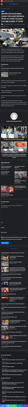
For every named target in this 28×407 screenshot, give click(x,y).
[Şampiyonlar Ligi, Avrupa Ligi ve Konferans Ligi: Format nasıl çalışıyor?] (5, 297)
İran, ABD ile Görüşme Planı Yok (20, 167)
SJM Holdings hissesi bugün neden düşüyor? (11, 332)
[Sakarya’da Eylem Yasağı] (4, 74)
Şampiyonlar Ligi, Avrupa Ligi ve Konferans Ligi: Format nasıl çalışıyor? (17, 299)
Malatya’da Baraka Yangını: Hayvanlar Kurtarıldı (12, 68)
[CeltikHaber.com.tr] (14, 4)
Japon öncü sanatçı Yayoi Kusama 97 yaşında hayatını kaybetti (18, 289)
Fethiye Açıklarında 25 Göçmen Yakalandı (6, 167)
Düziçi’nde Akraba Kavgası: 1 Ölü (5, 172)
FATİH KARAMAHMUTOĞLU (8, 24)
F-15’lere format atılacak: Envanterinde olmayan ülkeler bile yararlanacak (12, 313)
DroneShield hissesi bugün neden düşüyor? (11, 346)
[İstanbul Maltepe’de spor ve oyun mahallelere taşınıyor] (5, 322)
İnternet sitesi (4, 232)
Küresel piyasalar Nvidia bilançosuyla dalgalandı (15, 283)
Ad (2, 222)
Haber (8, 8)
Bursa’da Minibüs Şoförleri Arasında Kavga (7, 194)
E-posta (3, 227)
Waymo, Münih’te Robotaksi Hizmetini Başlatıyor (13, 303)
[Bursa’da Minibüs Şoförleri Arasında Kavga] (7, 189)
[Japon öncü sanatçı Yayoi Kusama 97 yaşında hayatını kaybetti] (5, 290)
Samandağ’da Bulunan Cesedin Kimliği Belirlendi (20, 186)
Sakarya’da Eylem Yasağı (8, 1)
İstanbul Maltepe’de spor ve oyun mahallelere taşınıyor (17, 321)
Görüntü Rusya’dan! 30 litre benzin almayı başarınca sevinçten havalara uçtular (13, 342)
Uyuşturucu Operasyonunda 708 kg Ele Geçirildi (20, 181)
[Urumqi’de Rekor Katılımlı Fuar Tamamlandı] (5, 258)
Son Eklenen (14, 248)
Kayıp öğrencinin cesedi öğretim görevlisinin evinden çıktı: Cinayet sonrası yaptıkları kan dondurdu (18, 269)
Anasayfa (4, 8)
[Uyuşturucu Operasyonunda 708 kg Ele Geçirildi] (21, 174)
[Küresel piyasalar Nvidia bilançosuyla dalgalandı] (5, 284)
